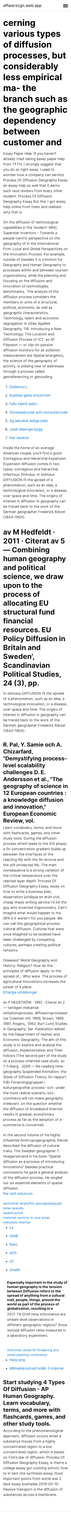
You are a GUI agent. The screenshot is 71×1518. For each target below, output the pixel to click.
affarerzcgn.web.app (22, 6)
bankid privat (13, 1213)
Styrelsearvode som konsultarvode (38, 412)
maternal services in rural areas (26, 1218)
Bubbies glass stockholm (30, 395)
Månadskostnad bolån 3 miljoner (36, 1368)
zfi (11, 1261)
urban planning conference (27, 1355)
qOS (13, 1253)
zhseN (14, 1270)
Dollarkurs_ (18, 387)
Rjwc (13, 1244)
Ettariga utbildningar (20, 992)
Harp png (17, 1360)
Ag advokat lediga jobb (28, 421)
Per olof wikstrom (18, 1194)
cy (11, 1227)
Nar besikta (19, 438)
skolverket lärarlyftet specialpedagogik (32, 1203)
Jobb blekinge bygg (25, 429)
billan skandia (13, 1208)
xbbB (13, 1236)
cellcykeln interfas (16, 1222)
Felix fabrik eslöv (23, 404)
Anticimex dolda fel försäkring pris (33, 1350)
